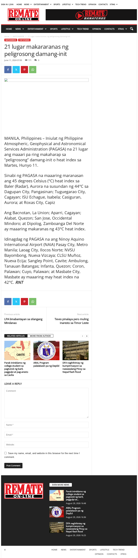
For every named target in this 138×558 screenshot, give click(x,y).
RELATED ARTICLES (16, 335)
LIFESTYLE (66, 4)
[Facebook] (8, 69)
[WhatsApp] (32, 69)
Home (6, 36)
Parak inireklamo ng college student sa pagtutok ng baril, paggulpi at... (76, 495)
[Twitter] (16, 69)
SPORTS (57, 4)
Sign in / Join (7, 4)
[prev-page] (82, 336)
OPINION (92, 4)
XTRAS (112, 4)
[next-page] (87, 336)
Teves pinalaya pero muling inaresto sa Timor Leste (72, 321)
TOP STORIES (24, 40)
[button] (131, 29)
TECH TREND (80, 4)
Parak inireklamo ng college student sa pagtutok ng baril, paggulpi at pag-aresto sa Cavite (16, 369)
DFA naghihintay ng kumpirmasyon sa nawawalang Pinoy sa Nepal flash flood (74, 367)
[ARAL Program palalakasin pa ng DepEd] (46, 350)
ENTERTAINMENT (41, 4)
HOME (19, 4)
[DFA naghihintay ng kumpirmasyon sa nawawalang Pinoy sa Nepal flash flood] (76, 350)
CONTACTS (103, 4)
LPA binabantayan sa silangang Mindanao (23, 321)
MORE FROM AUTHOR (40, 335)
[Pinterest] (24, 69)
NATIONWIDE (18, 36)
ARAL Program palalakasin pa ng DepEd (46, 364)
